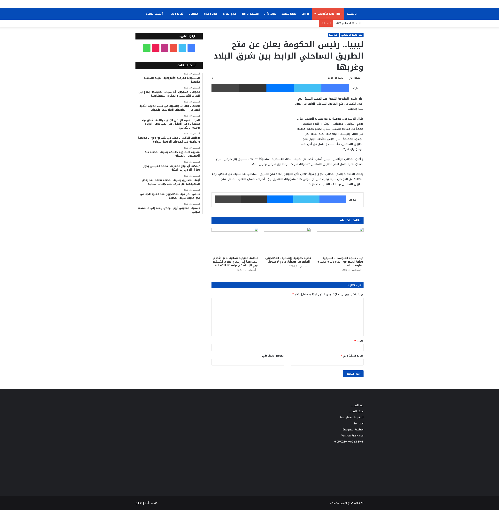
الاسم (359, 341)
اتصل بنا (359, 423)
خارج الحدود (229, 13)
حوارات (305, 13)
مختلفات (193, 13)
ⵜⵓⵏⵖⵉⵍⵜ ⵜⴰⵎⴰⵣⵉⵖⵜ (349, 441)
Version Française (352, 435)
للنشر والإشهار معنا (352, 417)
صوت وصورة (210, 13)
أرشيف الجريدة (155, 13)
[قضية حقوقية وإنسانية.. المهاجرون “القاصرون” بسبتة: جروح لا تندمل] (287, 241)
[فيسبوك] (335, 88)
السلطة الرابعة (250, 13)
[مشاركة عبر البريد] (252, 88)
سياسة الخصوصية (353, 429)
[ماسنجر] (280, 88)
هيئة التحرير (356, 411)
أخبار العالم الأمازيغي (329, 13)
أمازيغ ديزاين (142, 502)
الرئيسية (352, 13)
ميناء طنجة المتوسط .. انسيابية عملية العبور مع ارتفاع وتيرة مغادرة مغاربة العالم (340, 261)
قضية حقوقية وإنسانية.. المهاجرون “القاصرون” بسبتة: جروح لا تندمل (288, 259)
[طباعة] (225, 88)
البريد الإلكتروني (352, 355)
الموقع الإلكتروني (273, 355)
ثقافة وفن (177, 13)
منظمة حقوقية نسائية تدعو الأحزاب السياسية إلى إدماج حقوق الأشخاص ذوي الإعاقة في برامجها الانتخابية (234, 261)
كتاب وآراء (270, 13)
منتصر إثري (355, 78)
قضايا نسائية (288, 13)
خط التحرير (357, 405)
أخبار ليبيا (333, 35)
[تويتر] (307, 88)
